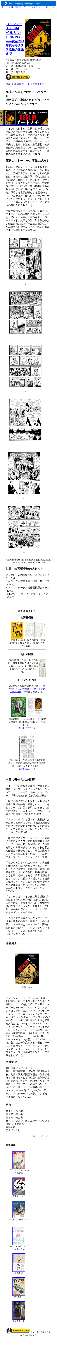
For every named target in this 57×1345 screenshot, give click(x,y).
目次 (8, 84)
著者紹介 (19, 84)
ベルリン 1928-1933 (15, 38)
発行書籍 (16, 7)
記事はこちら (27, 728)
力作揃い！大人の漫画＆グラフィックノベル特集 (27, 689)
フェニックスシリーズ (35, 7)
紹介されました (36, 84)
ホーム (5, 7)
